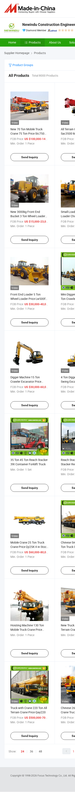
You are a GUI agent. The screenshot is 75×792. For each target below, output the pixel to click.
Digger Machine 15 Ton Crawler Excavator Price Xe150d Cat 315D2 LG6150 (28, 381)
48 (40, 751)
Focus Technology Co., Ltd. (53, 775)
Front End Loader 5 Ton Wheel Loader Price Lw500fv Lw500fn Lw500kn (28, 298)
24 (22, 751)
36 (31, 751)
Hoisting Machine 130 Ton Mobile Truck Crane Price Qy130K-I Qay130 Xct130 (27, 629)
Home (12, 42)
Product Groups (22, 65)
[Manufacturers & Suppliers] (30, 8)
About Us (55, 42)
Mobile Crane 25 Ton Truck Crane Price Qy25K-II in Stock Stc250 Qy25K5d (29, 546)
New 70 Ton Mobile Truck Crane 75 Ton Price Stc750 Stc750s (27, 133)
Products (35, 42)
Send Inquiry (29, 157)
